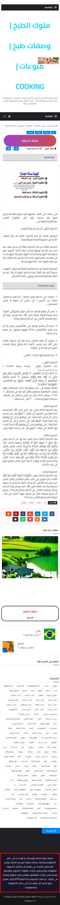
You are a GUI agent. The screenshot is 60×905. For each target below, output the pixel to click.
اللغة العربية (31, 723)
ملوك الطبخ (49, 148)
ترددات (25, 733)
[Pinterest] (16, 513)
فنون (28, 770)
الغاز (55, 723)
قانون (42, 775)
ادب (55, 690)
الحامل (36, 714)
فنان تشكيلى (38, 770)
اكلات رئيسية (13, 700)
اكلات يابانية (39, 709)
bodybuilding (10, 799)
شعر (19, 756)
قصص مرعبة (36, 780)
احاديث (46, 685)
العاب (39, 718)
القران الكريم (45, 723)
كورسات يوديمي (36, 784)
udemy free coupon (40, 813)
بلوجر (55, 733)
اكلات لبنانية (39, 704)
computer (30, 803)
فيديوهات (53, 775)
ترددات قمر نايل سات (49, 737)
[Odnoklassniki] (37, 519)
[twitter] (45, 513)
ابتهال (54, 685)
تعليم (23, 737)
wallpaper (25, 813)
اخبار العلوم (8, 685)
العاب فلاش (28, 718)
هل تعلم (53, 799)
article (28, 799)
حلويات (31, 742)
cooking (19, 803)
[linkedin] (37, 513)
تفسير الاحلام (11, 737)
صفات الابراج (9, 756)
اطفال (40, 695)
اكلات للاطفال (25, 704)
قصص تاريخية (22, 775)
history (6, 808)
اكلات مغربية (11, 704)
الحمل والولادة (24, 714)
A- (8, 148)
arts (20, 799)
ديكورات (31, 747)
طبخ (55, 766)
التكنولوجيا (13, 709)
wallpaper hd (32, 817)
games (15, 808)
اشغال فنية (14, 690)
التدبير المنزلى (26, 709)
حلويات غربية (52, 747)
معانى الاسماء (51, 789)
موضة (34, 794)
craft (39, 808)
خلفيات (40, 747)
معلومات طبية (35, 789)
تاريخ (47, 733)
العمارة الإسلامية (13, 718)
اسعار (24, 690)
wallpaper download (49, 817)
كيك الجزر (23, 784)
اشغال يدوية (52, 695)
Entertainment (27, 808)
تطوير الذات (33, 737)
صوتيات (54, 761)
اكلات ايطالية (16, 695)
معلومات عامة (20, 789)
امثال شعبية (20, 728)
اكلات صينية (52, 704)
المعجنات (53, 728)
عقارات (26, 766)
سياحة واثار (10, 751)
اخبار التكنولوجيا (33, 685)
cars (55, 803)
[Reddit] (8, 513)
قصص (34, 775)
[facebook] (52, 513)
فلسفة (8, 766)
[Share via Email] (15, 519)
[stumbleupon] (30, 513)
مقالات (38, 132)
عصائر (35, 766)
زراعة (38, 751)
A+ (16, 148)
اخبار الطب (20, 685)
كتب (11, 780)
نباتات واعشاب (23, 794)
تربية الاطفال (37, 733)
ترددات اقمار (14, 733)
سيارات (54, 756)
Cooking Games (51, 808)
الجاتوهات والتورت (50, 714)
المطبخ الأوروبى (17, 723)
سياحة (20, 751)
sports (54, 813)
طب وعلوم (13, 761)
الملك (31, 728)
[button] (50, 7)
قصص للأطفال (51, 780)
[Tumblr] (23, 513)
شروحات (28, 756)
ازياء (32, 690)
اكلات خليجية (27, 700)
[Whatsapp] (23, 519)
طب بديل (24, 761)
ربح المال (14, 747)
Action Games (40, 799)
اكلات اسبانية (29, 695)
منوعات (30, 132)
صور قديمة (35, 761)
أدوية (40, 690)
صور (45, 761)
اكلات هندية (52, 709)
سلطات (30, 751)
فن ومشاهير (52, 770)
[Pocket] (30, 519)
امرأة (10, 728)
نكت (12, 794)
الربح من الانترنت (51, 718)
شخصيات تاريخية (41, 756)
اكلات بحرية (52, 700)
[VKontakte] (45, 519)
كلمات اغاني (52, 784)
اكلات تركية (40, 700)
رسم (5, 747)
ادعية (48, 690)
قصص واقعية (22, 780)
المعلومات (41, 728)
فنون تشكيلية (16, 770)
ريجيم (46, 751)
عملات (17, 766)
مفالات (46, 132)
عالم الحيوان (45, 766)
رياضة (54, 751)
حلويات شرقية (19, 742)
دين (53, 132)
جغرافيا (54, 742)
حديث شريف (42, 742)
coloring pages (44, 803)
